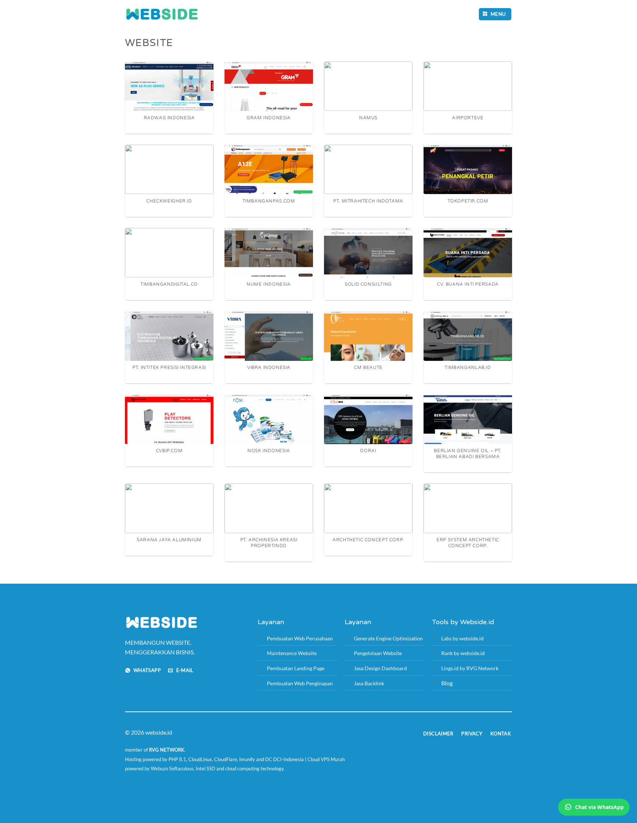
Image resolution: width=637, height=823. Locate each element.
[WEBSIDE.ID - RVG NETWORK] (162, 14)
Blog (447, 682)
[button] (495, 14)
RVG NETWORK (166, 750)
